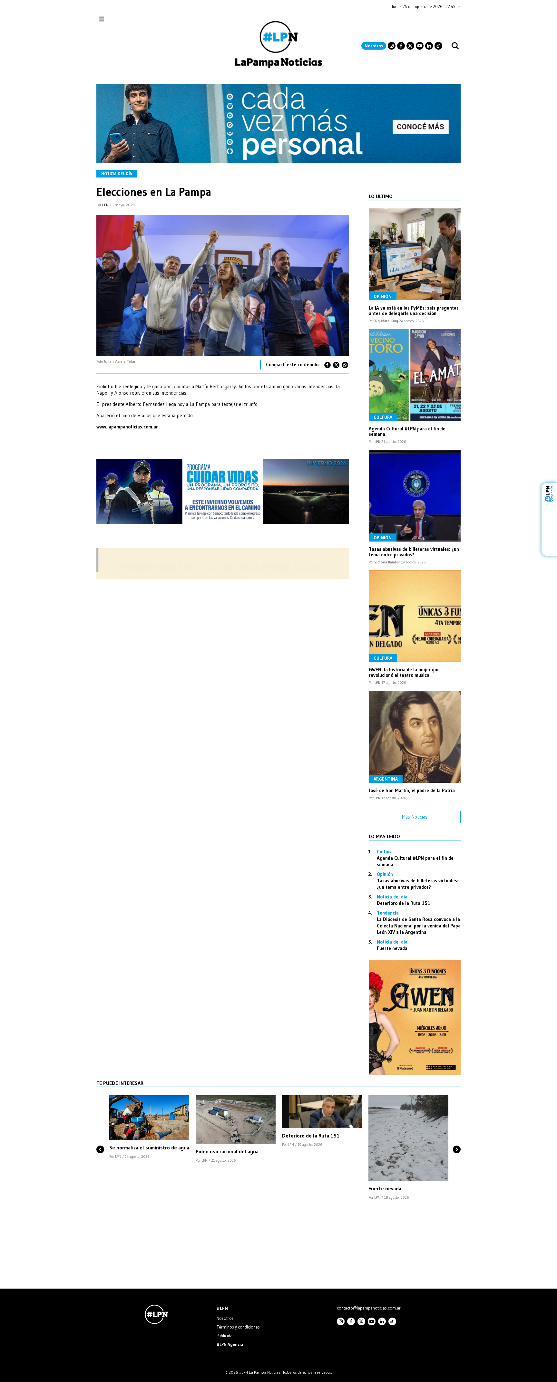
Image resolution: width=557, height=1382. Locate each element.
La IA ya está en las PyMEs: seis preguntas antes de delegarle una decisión (414, 310)
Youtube (420, 46)
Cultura (383, 417)
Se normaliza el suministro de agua (149, 1147)
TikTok (438, 46)
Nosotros (373, 46)
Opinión (383, 296)
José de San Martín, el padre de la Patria (412, 790)
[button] (100, 1138)
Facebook (401, 46)
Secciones (119, 19)
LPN (105, 204)
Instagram (392, 46)
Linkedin (429, 46)
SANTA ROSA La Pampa (420, 22)
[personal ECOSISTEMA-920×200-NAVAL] (278, 161)
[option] (149, 1127)
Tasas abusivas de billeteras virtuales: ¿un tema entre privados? (414, 552)
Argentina (386, 779)
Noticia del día (116, 173)
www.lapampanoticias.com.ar (127, 427)
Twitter (410, 46)
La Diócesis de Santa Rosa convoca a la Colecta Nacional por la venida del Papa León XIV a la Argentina (419, 925)
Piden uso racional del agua (227, 1151)
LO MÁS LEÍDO (384, 836)
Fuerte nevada (392, 948)
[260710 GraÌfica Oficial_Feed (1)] (415, 1073)
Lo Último (381, 196)
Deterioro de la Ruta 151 (403, 903)
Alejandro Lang (386, 321)
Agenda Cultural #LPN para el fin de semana (407, 431)
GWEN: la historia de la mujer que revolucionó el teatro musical (404, 672)
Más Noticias (414, 817)
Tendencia (388, 913)
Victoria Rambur (387, 562)
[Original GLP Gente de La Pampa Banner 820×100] (222, 577)
